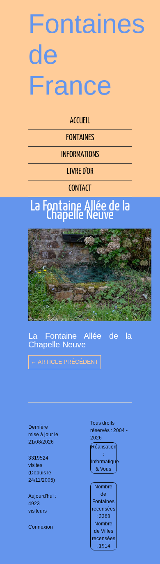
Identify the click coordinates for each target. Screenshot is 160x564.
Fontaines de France (86, 54)
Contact (80, 188)
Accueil (80, 121)
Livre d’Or (80, 172)
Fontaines (80, 138)
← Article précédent (64, 361)
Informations (80, 155)
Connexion (40, 527)
